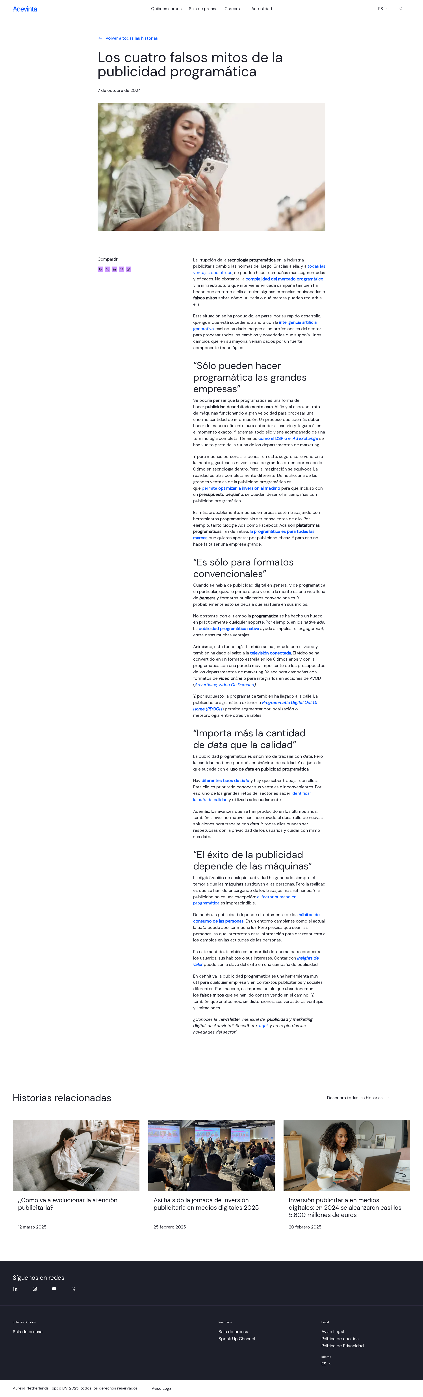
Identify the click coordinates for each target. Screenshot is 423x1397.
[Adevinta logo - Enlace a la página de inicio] (25, 9)
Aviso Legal (332, 1331)
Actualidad (261, 8)
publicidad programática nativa (229, 628)
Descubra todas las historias (355, 1098)
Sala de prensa (203, 8)
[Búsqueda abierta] (401, 9)
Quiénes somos (166, 8)
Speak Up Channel (237, 1338)
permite (241, 488)
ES (385, 9)
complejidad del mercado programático (284, 279)
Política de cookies (340, 1338)
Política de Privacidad (342, 1346)
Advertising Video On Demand (224, 684)
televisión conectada (270, 653)
